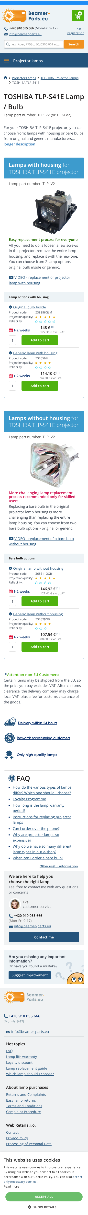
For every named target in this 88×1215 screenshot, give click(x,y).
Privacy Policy (17, 1138)
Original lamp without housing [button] (38, 568)
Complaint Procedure (23, 1111)
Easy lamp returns (21, 1100)
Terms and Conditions (24, 1106)
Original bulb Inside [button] (29, 307)
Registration (75, 33)
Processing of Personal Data (29, 1143)
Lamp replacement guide (26, 1068)
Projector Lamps (24, 78)
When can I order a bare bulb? (38, 857)
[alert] (44, 1183)
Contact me (44, 937)
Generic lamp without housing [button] (38, 614)
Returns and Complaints (26, 1094)
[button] (43, 1207)
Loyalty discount (19, 1062)
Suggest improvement (30, 975)
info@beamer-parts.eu (25, 34)
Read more (11, 1186)
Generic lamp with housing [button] (35, 353)
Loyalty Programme (29, 798)
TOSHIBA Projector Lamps (59, 78)
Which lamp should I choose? (30, 1074)
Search (73, 44)
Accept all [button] (44, 1197)
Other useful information (59, 866)
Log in (80, 28)
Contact (12, 1132)
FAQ (9, 1050)
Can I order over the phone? (36, 828)
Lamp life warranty (21, 1056)
